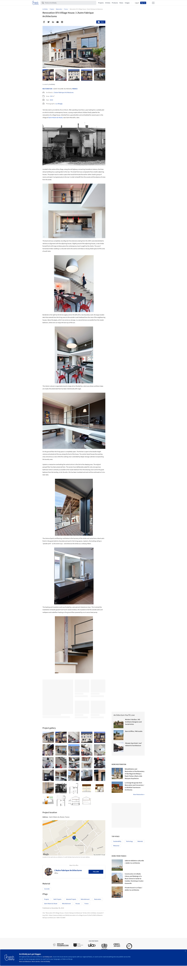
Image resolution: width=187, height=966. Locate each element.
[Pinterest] (62, 22)
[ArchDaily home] (35, 3)
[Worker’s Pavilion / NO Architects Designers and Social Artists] (118, 723)
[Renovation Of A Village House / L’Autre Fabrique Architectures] (48, 737)
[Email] (57, 22)
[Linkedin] (53, 22)
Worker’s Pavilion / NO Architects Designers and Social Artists (133, 721)
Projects (101, 3)
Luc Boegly (58, 104)
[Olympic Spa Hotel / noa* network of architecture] (118, 747)
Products (115, 3)
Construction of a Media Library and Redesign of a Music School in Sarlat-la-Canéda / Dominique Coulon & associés (134, 878)
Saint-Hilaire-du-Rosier (55, 118)
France (75, 89)
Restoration (47, 89)
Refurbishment (85, 899)
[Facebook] (44, 22)
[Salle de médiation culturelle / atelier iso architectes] (117, 865)
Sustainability (117, 841)
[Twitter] (48, 22)
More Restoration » (139, 794)
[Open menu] (153, 2)
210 (51, 96)
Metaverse (116, 846)
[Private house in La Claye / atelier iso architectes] (117, 892)
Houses (77, 904)
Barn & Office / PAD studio (133, 731)
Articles (107, 3)
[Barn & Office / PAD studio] (118, 735)
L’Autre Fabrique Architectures (64, 92)
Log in (137, 3)
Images (127, 3)
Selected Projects (71, 899)
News (121, 3)
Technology (129, 841)
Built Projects (57, 899)
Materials (140, 841)
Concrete (46, 889)
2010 (51, 100)
